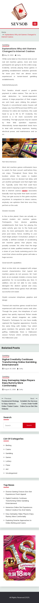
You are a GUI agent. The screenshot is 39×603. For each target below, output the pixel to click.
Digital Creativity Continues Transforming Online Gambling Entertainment (19, 362)
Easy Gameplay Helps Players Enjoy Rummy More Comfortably (18, 383)
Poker (8, 465)
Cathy (19, 55)
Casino (8, 449)
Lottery (8, 461)
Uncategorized (11, 473)
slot (7, 469)
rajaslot (25, 191)
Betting (8, 445)
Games (8, 457)
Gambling (5, 45)
